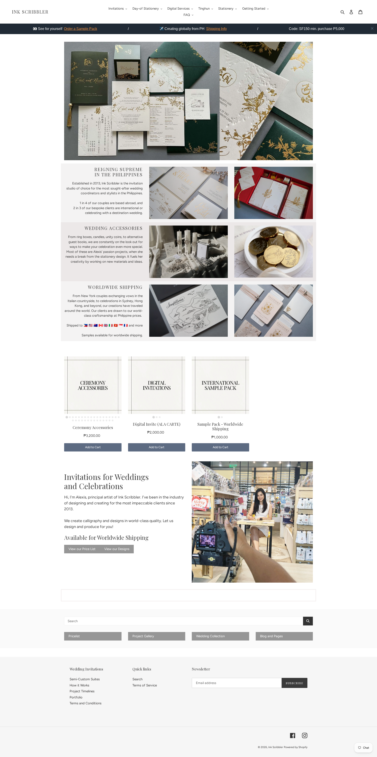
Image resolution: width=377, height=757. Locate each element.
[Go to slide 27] (97, 420)
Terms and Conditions (85, 703)
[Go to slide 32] (112, 420)
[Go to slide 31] (109, 420)
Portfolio (76, 697)
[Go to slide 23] (85, 420)
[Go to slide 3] (73, 417)
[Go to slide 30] (106, 420)
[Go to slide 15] (109, 417)
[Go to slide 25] (91, 420)
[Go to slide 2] (70, 417)
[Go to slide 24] (88, 420)
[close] (372, 28)
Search (137, 679)
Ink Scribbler (30, 11)
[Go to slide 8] (88, 417)
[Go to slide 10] (94, 417)
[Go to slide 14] (106, 417)
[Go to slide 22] (82, 420)
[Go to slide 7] (85, 417)
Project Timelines (82, 691)
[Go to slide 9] (91, 417)
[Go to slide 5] (79, 417)
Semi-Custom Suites (85, 679)
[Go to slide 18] (119, 417)
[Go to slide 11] (97, 417)
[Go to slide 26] (94, 420)
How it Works (79, 685)
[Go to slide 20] (76, 420)
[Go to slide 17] (116, 417)
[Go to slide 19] (73, 420)
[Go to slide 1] (67, 417)
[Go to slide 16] (112, 417)
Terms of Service (144, 685)
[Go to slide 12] (100, 417)
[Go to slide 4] (76, 417)
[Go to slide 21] (79, 420)
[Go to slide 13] (103, 417)
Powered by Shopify (295, 747)
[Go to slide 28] (100, 420)
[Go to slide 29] (103, 420)
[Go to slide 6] (82, 417)
